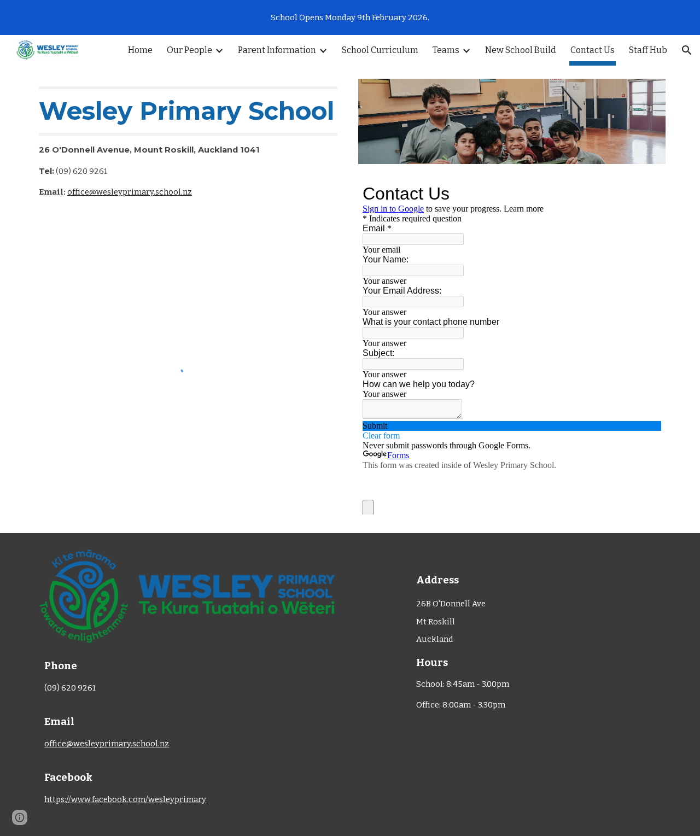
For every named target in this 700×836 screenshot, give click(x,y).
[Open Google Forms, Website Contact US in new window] (645, 193)
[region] (350, 17)
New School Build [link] (520, 50)
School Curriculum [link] (380, 50)
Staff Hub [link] (648, 50)
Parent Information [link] (277, 50)
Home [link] (140, 50)
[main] (188, 148)
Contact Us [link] (592, 50)
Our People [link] (189, 50)
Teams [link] (446, 50)
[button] (687, 50)
